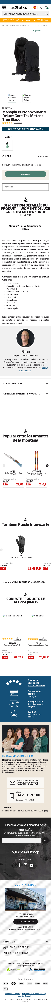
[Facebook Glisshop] (19, 865)
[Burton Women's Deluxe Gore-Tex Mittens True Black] (25, 59)
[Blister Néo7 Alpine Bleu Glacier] (13, 460)
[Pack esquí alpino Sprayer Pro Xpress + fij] (36, 460)
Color (6, 136)
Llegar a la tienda (26, 921)
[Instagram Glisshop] (25, 865)
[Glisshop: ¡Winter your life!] (19, 7)
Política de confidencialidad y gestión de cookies (32, 994)
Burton (7, 108)
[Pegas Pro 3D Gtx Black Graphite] (20, 544)
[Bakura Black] (38, 624)
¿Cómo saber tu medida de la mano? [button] (24, 581)
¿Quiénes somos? (16, 947)
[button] (25, 383)
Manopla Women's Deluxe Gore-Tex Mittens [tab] (25, 227)
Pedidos (9, 941)
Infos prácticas (16, 952)
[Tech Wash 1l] (12, 624)
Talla (6, 155)
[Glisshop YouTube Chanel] (31, 865)
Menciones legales (13, 993)
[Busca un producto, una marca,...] (47, 13)
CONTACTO (27, 783)
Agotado (25, 174)
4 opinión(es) (18, 123)
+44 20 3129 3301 (28, 795)
